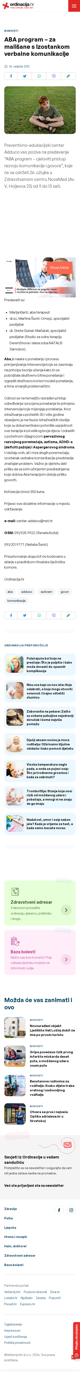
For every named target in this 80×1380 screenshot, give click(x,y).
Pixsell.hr (10, 1304)
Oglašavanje (13, 1324)
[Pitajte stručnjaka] (76, 1340)
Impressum (12, 1330)
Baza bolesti (13, 1265)
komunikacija (16, 600)
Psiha (8, 1218)
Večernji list (12, 1292)
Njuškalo (27, 1298)
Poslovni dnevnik (35, 1292)
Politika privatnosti (17, 1342)
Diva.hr (55, 1292)
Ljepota (10, 1227)
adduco (26, 591)
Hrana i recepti (15, 1237)
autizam (46, 591)
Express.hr (27, 1304)
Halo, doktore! (15, 1246)
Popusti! (55, 1298)
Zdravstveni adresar (19, 1255)
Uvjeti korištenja (15, 1336)
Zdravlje (10, 1209)
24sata (41, 1298)
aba (10, 591)
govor (65, 591)
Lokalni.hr (10, 1298)
